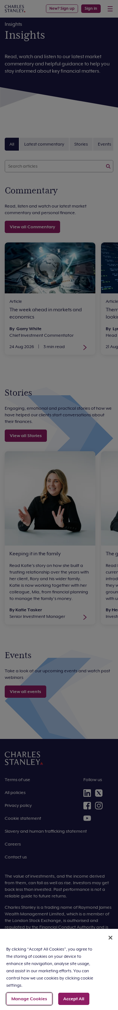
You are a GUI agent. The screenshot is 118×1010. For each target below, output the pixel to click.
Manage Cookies (29, 999)
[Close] (110, 938)
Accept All (73, 999)
